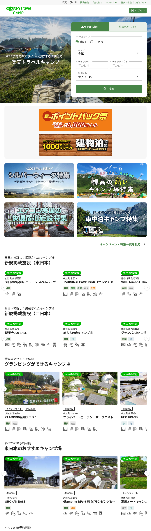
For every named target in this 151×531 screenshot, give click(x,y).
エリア (81, 49)
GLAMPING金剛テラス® (20, 417)
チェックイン (85, 61)
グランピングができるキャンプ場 (37, 364)
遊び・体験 (126, 2)
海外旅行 (97, 2)
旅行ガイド (141, 2)
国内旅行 (84, 2)
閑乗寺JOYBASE (16, 332)
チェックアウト (120, 61)
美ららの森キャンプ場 (78, 332)
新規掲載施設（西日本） (28, 313)
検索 (111, 89)
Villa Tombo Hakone (135, 282)
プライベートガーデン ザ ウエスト (88, 417)
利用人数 (82, 73)
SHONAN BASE (15, 501)
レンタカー (111, 2)
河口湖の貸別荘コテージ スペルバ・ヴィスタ (35, 282)
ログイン (140, 10)
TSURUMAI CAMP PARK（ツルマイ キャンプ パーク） (99, 282)
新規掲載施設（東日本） (28, 262)
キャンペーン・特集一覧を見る (120, 244)
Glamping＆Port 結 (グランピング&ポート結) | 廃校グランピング (107, 501)
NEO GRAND (129, 417)
